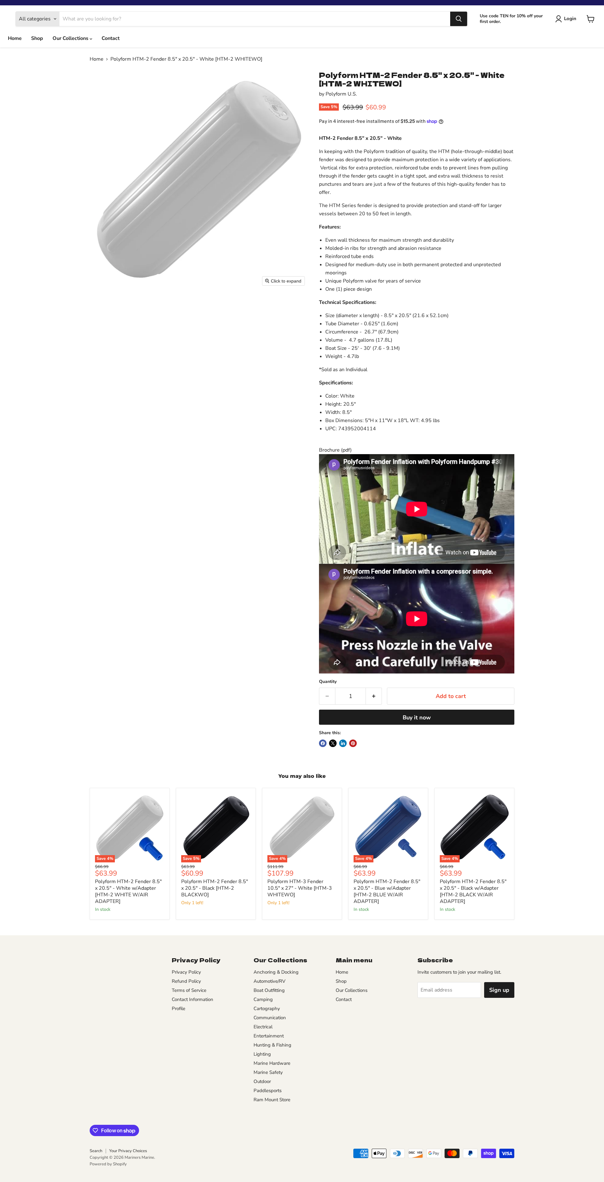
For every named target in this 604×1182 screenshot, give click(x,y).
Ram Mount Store (272, 1100)
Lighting (262, 1054)
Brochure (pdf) (335, 450)
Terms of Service (189, 990)
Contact (111, 38)
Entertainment (269, 1036)
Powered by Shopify (108, 1164)
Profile (178, 1008)
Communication (270, 1017)
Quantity (328, 681)
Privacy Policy (186, 972)
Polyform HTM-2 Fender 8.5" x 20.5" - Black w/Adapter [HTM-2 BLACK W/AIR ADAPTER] (473, 891)
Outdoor (262, 1081)
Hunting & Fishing (272, 1045)
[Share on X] (333, 743)
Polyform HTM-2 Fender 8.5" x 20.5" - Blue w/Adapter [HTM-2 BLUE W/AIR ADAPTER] (387, 891)
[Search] (458, 19)
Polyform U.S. (341, 94)
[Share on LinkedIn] (343, 743)
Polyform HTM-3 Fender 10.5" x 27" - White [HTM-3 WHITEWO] (299, 888)
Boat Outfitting (269, 990)
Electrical (263, 1027)
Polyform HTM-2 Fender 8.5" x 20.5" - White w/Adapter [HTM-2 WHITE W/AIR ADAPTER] (128, 891)
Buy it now (417, 717)
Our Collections (71, 38)
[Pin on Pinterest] (353, 743)
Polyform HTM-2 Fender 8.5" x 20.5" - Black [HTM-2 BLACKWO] (214, 888)
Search (96, 1151)
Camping (263, 999)
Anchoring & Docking (276, 972)
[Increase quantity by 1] (374, 696)
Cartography (267, 1008)
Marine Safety (268, 1072)
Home (15, 38)
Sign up (499, 990)
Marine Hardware (272, 1063)
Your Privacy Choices (128, 1151)
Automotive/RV (269, 981)
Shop (37, 38)
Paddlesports (268, 1090)
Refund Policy (186, 981)
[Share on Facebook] (323, 743)
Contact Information (192, 999)
